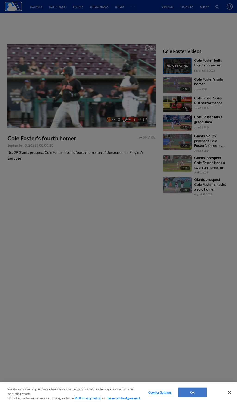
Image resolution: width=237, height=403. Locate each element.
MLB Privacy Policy (88, 398)
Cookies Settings (160, 392)
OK (192, 392)
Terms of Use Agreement (123, 398)
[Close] (230, 392)
